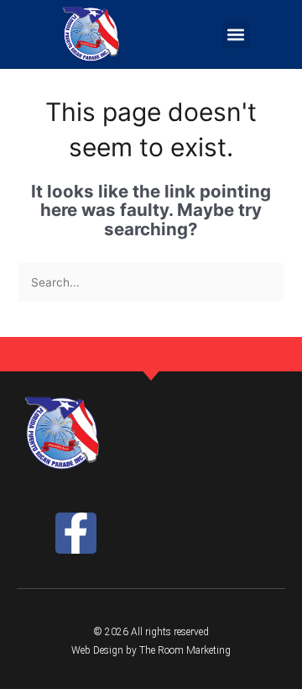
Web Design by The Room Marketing (151, 650)
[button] (236, 35)
